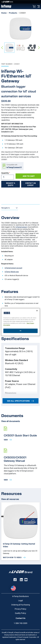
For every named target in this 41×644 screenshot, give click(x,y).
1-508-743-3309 (20, 623)
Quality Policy (20, 613)
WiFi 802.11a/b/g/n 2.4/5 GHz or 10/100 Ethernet (20, 374)
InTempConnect (21, 227)
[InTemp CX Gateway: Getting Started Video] (20, 531)
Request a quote (10, 184)
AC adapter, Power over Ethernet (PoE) (20, 386)
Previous (2, 47)
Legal (20, 600)
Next (39, 47)
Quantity (5, 173)
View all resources (10, 499)
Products (13, 13)
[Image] (20, 1)
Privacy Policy (20, 609)
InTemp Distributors (20, 596)
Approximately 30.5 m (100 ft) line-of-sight (19, 353)
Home (4, 13)
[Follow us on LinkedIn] (21, 579)
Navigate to (5, 208)
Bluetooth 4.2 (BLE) (14, 363)
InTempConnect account (13, 268)
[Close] (37, 310)
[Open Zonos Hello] (14, 587)
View (20, 433)
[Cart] (34, 6)
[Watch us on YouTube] (25, 579)
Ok (20, 330)
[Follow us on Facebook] (15, 579)
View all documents (10, 421)
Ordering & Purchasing (20, 605)
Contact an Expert (30, 184)
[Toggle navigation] (38, 6)
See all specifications (18, 401)
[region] (20, 322)
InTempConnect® (14, 167)
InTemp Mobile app (12, 272)
